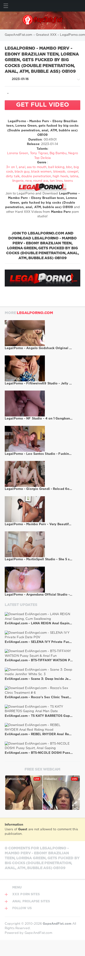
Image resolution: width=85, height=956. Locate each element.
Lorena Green (17, 153)
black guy (22, 171)
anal (22, 167)
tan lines (56, 181)
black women (41, 171)
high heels (60, 176)
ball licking (56, 167)
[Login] (79, 6)
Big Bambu (58, 153)
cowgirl (72, 171)
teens (68, 181)
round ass (40, 181)
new (28, 181)
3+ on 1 (11, 167)
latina (74, 176)
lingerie (18, 181)
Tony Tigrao (39, 153)
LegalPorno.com (35, 313)
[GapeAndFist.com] (42, 20)
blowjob (59, 171)
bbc (69, 167)
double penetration (36, 176)
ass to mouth (37, 167)
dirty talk (13, 176)
